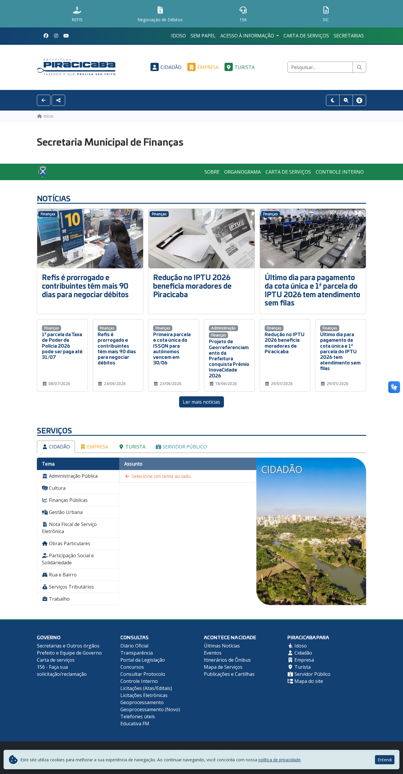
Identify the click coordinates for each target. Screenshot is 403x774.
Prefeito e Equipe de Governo (69, 653)
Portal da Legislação (142, 660)
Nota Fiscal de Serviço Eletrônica (69, 528)
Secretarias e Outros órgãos (68, 645)
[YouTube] (66, 35)
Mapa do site (308, 681)
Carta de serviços (306, 35)
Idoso (178, 35)
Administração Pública (73, 476)
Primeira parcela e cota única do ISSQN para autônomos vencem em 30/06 (172, 348)
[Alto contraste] (333, 100)
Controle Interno (340, 172)
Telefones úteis (137, 716)
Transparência (136, 653)
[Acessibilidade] (359, 100)
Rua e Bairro (62, 574)
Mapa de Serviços (223, 667)
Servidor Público (184, 446)
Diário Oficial (134, 645)
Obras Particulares (69, 543)
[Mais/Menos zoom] (346, 100)
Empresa (208, 67)
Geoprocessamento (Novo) (150, 709)
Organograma (242, 172)
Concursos (132, 667)
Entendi (385, 760)
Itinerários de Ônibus (227, 660)
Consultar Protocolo (142, 674)
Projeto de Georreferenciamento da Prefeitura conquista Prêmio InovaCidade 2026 (229, 358)
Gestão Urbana (65, 512)
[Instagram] (56, 35)
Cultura (56, 488)
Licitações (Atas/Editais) (146, 688)
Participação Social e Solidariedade (68, 559)
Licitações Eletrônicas (144, 695)
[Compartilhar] (58, 100)
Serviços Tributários (71, 587)
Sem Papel (203, 35)
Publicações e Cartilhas (229, 674)
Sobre (211, 172)
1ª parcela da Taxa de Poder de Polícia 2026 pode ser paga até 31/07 (62, 345)
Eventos (213, 653)
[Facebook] (46, 35)
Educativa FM (134, 723)
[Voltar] (43, 100)
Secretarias (349, 35)
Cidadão (170, 67)
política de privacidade (279, 760)
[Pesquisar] (359, 67)
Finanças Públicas (68, 500)
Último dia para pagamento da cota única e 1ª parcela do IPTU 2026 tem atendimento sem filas (312, 290)
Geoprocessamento (142, 702)
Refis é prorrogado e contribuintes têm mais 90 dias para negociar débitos (85, 285)
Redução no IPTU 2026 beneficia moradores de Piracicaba (192, 285)
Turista (245, 67)
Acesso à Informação (247, 35)
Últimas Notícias (222, 645)
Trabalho (59, 599)
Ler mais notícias (201, 402)
